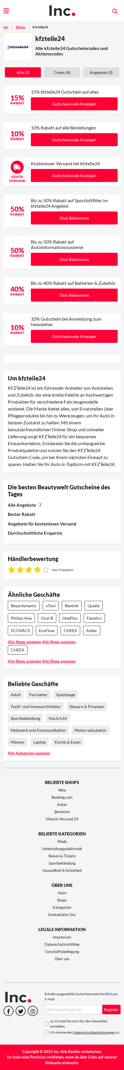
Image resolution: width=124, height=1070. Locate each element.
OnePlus (70, 618)
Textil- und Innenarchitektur (36, 706)
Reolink (71, 605)
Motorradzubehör (90, 730)
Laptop (39, 742)
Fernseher (38, 694)
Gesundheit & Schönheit (62, 870)
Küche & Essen (68, 742)
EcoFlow (47, 630)
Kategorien (62, 907)
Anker (91, 630)
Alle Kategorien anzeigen (29, 753)
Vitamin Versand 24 (62, 819)
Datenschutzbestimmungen (94, 1032)
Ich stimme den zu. (85, 1032)
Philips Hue (21, 618)
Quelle (93, 605)
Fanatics (94, 618)
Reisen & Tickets (62, 856)
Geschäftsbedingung (62, 951)
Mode (62, 841)
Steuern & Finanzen (86, 706)
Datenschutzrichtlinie (62, 944)
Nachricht (58, 718)
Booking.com (62, 797)
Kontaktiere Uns (62, 914)
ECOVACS (20, 630)
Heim (62, 893)
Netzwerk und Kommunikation (38, 730)
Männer (18, 742)
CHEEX (70, 630)
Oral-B (47, 618)
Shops (20, 27)
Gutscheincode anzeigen (74, 103)
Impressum (62, 937)
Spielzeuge (65, 694)
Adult (16, 694)
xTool (51, 605)
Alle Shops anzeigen (24, 642)
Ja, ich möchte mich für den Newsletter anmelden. (79, 1023)
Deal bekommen (74, 218)
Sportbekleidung (25, 718)
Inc (5, 27)
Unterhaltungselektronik (62, 848)
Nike (62, 790)
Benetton (62, 811)
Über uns (62, 958)
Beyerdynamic (24, 605)
